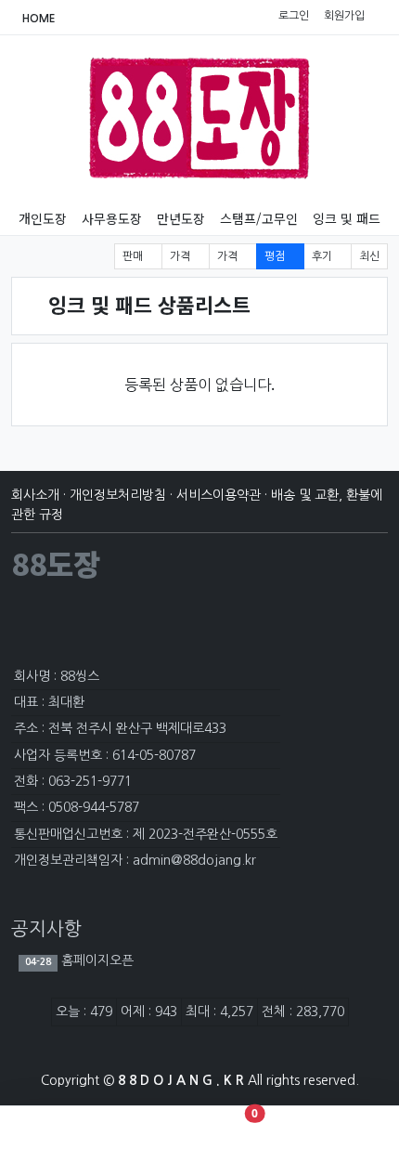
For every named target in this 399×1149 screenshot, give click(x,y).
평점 (276, 256)
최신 (369, 256)
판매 (134, 256)
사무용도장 (112, 218)
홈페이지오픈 (96, 960)
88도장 (55, 563)
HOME (37, 18)
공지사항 (46, 929)
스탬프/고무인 (259, 218)
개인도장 (43, 218)
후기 (323, 256)
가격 (181, 256)
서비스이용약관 (218, 495)
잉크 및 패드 (346, 218)
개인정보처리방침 (118, 495)
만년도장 (181, 218)
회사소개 (35, 495)
